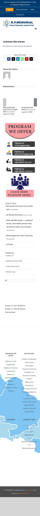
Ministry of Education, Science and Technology (29, 362)
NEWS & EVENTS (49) (14, 261)
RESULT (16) (10, 272)
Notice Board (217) (12, 266)
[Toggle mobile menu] (36, 29)
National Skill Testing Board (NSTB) (29, 403)
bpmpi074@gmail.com (29, 442)
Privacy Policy (29, 490)
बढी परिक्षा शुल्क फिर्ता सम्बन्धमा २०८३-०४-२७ (28, 109)
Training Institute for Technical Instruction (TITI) (29, 395)
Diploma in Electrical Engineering (11, 369)
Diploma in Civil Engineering (10, 363)
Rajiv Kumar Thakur (23, 493)
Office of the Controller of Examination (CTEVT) (29, 385)
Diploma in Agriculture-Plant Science (11, 377)
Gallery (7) (10, 256)
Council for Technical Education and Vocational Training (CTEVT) (29, 374)
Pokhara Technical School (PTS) (29, 410)
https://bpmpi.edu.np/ (29, 448)
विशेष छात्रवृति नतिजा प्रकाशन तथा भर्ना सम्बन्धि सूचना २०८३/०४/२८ (10, 110)
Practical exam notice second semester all (17, 46)
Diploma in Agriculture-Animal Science (10, 387)
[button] (4, 102)
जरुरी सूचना (9, 244)
